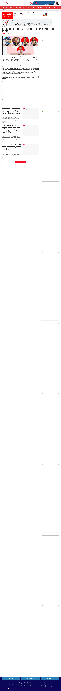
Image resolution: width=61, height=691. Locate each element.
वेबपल (17, 689)
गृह (3, 7)
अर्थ (30, 7)
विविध (49, 7)
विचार (28, 7)
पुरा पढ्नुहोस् (4, 122)
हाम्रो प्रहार (3, 33)
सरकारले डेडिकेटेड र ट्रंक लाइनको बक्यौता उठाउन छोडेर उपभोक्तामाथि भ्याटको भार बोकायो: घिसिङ (11, 128)
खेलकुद (34, 7)
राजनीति (20, 7)
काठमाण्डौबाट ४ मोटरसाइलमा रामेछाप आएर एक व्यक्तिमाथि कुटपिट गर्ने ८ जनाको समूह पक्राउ (11, 111)
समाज (16, 7)
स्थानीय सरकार (12, 7)
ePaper (56, 7)
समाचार (7, 7)
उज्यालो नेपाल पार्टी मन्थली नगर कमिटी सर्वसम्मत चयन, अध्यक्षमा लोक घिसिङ (11, 146)
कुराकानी (24, 7)
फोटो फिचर (45, 7)
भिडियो (41, 7)
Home (2, 26)
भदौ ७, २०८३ (9, 150)
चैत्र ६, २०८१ (9, 33)
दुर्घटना (38, 7)
